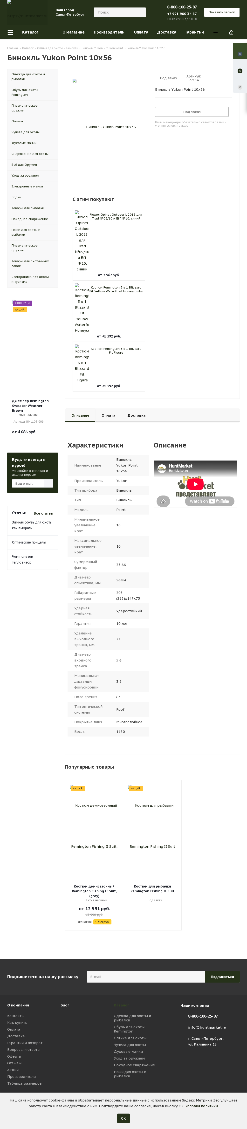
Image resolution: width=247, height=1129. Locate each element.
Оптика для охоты (130, 1038)
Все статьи (43, 513)
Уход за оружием (129, 1058)
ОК (123, 1118)
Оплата (13, 1029)
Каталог (121, 1005)
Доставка (16, 1036)
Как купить (17, 1022)
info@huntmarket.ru (207, 1027)
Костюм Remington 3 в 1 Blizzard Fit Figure (116, 351)
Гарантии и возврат (24, 1042)
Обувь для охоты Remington (129, 1029)
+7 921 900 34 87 (182, 13)
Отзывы (14, 1063)
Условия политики (201, 1106)
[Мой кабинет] (231, 32)
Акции (13, 1069)
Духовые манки (128, 1051)
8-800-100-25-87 (182, 7)
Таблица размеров (24, 1083)
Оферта (14, 1056)
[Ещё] (215, 32)
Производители (21, 1076)
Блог (65, 1005)
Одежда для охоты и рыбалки (132, 1017)
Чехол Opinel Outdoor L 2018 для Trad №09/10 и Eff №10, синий (116, 216)
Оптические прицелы (29, 542)
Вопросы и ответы (23, 1049)
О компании (18, 1005)
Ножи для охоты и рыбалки (130, 1073)
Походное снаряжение (134, 1065)
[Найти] (140, 12)
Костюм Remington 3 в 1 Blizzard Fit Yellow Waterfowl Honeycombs (116, 289)
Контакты (15, 1015)
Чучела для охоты (130, 1044)
